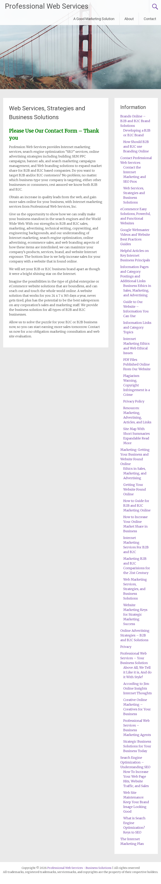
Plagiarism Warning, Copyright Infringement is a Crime (136, 385)
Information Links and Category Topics (137, 327)
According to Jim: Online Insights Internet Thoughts (137, 688)
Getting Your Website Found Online (134, 489)
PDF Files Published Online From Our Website (137, 364)
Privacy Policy (133, 401)
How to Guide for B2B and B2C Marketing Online (137, 505)
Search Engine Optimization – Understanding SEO (135, 762)
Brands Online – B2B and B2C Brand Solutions (135, 121)
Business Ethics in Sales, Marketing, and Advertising (137, 290)
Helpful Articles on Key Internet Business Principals (135, 255)
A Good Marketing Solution (93, 19)
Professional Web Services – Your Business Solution (134, 658)
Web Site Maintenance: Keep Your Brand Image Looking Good (136, 802)
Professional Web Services (46, 6)
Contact (150, 19)
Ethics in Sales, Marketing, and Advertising (134, 473)
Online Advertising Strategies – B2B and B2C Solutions (134, 635)
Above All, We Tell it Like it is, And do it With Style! (137, 672)
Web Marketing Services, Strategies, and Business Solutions (135, 588)
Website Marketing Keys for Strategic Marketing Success (135, 614)
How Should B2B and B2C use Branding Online (136, 146)
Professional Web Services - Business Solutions (79, 868)
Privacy (125, 647)
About (129, 19)
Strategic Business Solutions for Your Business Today (137, 746)
